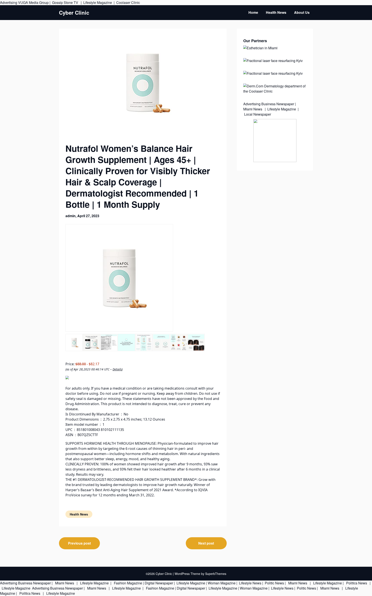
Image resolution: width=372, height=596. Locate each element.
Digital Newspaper (159, 583)
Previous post (79, 543)
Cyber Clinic (74, 12)
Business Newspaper (277, 103)
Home (253, 12)
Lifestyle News (249, 583)
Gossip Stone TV (65, 2)
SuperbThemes (215, 573)
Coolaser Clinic (128, 2)
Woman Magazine (222, 583)
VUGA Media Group (33, 2)
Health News (276, 12)
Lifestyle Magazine (97, 2)
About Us (302, 12)
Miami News (253, 109)
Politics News (356, 583)
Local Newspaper (257, 114)
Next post (206, 543)
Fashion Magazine (128, 583)
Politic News (274, 583)
